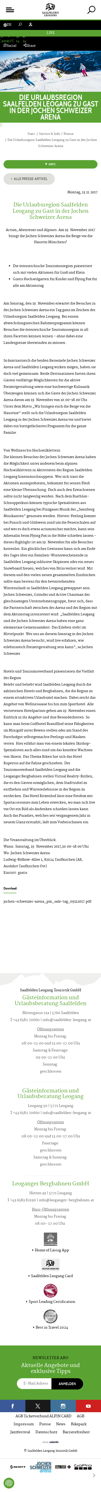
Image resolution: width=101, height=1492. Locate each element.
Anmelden (67, 1384)
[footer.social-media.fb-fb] (12, 1406)
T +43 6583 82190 (21, 1200)
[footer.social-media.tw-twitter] (38, 1406)
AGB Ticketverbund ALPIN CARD (43, 1416)
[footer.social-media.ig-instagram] (63, 1406)
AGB (80, 1416)
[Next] (94, 1475)
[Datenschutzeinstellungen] (9, 1483)
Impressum (24, 1424)
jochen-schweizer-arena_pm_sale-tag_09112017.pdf (47, 901)
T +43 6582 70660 (25, 1020)
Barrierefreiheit (76, 1432)
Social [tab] (11, 46)
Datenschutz (46, 1432)
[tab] (91, 9)
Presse (45, 1424)
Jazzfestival (20, 1432)
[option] (50, 1468)
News (61, 1424)
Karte (52, 164)
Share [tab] (31, 46)
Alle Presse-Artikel (30, 178)
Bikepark (78, 1424)
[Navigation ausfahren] (9, 9)
